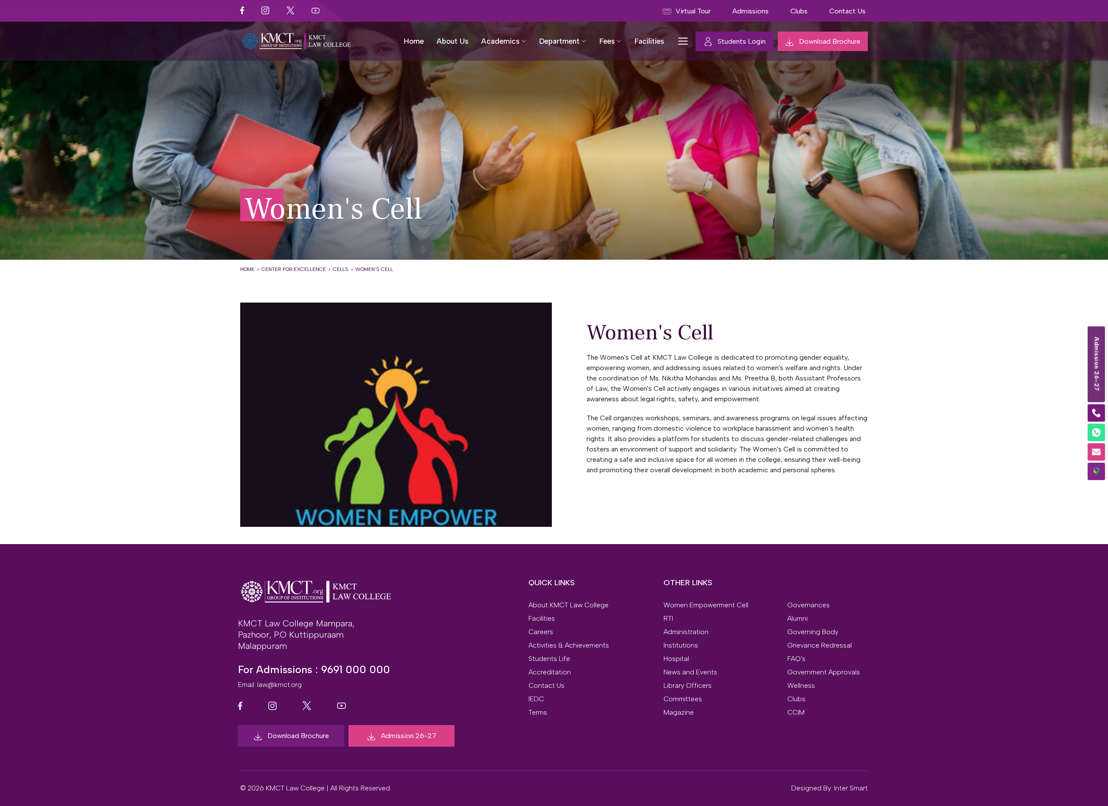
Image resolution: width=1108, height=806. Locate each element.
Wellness (801, 685)
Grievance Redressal (819, 645)
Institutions (681, 645)
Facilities (649, 41)
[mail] (1096, 452)
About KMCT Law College (568, 605)
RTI (668, 618)
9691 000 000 (355, 669)
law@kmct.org (279, 684)
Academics (500, 41)
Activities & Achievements (568, 645)
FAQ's (796, 658)
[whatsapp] (1096, 432)
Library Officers (688, 685)
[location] (1096, 471)
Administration (686, 632)
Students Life (549, 658)
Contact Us (546, 685)
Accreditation (549, 672)
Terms (537, 712)
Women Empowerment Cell (706, 605)
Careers (540, 632)
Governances (808, 605)
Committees (683, 699)
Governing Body (812, 632)
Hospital (676, 658)
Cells (340, 269)
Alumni (797, 618)
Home (414, 41)
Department (559, 41)
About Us (452, 41)
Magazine (679, 712)
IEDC (536, 699)
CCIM (796, 712)
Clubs (796, 699)
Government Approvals (823, 672)
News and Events (690, 672)
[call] (1096, 413)
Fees (607, 41)
